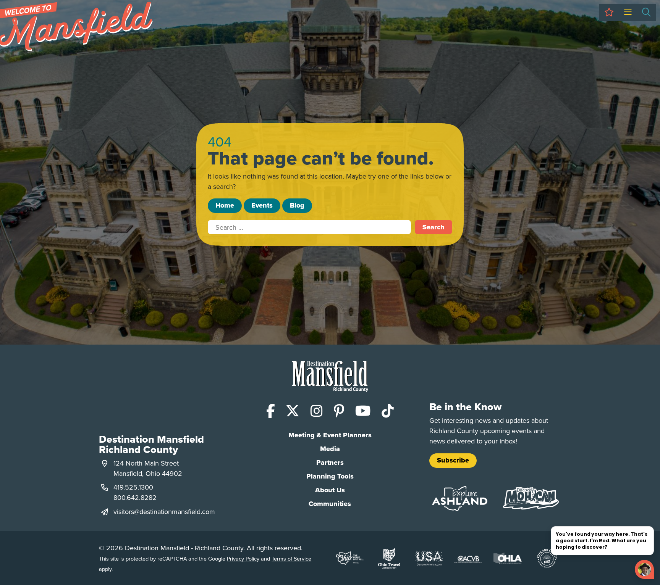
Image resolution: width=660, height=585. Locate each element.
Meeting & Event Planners (330, 435)
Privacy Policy (243, 558)
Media (330, 449)
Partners (330, 462)
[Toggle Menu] (628, 12)
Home (224, 205)
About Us (330, 490)
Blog (297, 205)
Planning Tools (330, 476)
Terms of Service (291, 558)
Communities (330, 504)
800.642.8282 (135, 497)
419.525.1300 (133, 487)
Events (262, 205)
